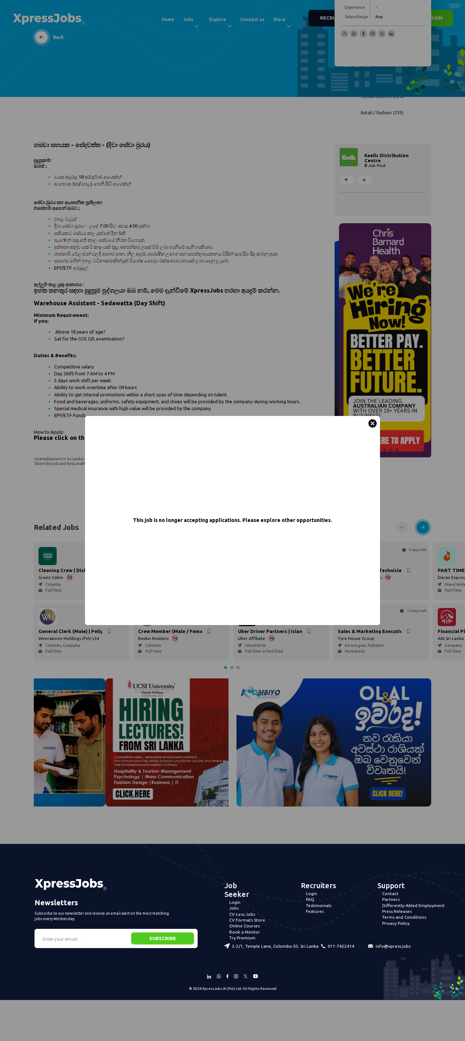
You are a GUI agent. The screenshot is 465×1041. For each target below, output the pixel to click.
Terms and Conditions (404, 917)
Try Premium (242, 937)
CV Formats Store (247, 920)
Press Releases (397, 911)
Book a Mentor (244, 932)
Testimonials (318, 905)
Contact (390, 893)
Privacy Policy (396, 923)
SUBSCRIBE (162, 938)
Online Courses (244, 925)
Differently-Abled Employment (413, 905)
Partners (391, 899)
